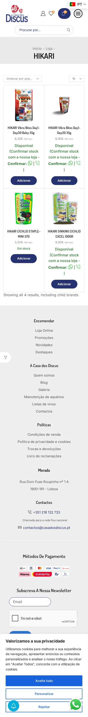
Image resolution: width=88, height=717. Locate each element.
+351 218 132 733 (46, 512)
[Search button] (68, 29)
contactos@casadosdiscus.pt (46, 527)
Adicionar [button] (23, 180)
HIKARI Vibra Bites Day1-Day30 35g (64, 130)
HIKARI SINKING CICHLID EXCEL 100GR (64, 233)
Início (37, 48)
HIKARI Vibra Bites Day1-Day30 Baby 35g (24, 130)
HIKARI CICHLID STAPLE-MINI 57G (23, 233)
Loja (49, 48)
